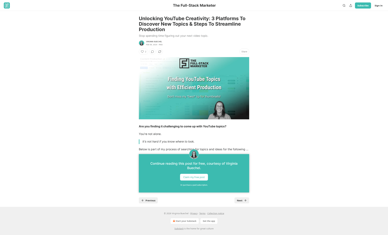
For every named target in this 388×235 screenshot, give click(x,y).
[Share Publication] (351, 5)
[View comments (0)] (152, 52)
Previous (150, 200)
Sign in (379, 5)
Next (239, 200)
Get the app (209, 221)
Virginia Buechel (154, 42)
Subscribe (363, 5)
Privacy (193, 213)
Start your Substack (186, 221)
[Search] (344, 5)
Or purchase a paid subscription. (194, 185)
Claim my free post (194, 177)
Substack (179, 228)
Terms (202, 213)
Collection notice (215, 213)
